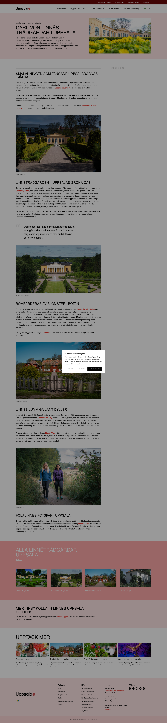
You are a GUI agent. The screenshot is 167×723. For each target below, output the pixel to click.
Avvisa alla (82, 369)
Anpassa (70, 369)
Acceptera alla (95, 369)
